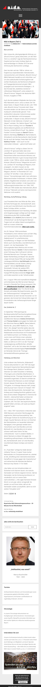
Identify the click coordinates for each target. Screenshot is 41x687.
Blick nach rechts (28, 227)
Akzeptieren (23, 682)
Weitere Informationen (22, 680)
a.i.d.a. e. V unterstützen (28, 649)
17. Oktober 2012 (15, 43)
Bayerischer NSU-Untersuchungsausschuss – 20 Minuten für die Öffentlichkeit (18, 504)
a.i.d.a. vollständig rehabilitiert (13, 511)
